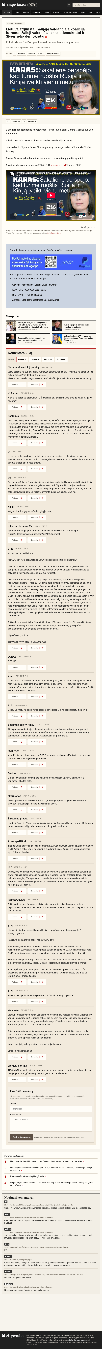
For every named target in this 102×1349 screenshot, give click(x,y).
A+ (24, 121)
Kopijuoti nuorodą (53, 54)
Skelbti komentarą (21, 1137)
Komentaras (15, 1114)
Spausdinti (32, 121)
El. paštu (41, 54)
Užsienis (55, 12)
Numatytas (16, 121)
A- (8, 121)
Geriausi (48, 359)
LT (69, 5)
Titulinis (7, 12)
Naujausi (22, 359)
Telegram (31, 54)
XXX (90, 12)
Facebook (21, 54)
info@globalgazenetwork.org (78, 1340)
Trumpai (16, 12)
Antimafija (36, 12)
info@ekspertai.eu (54, 233)
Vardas (13, 1104)
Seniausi (35, 359)
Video (83, 12)
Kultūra (46, 12)
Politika (26, 12)
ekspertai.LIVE (59, 165)
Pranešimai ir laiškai (70, 12)
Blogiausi (61, 359)
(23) (46, 37)
